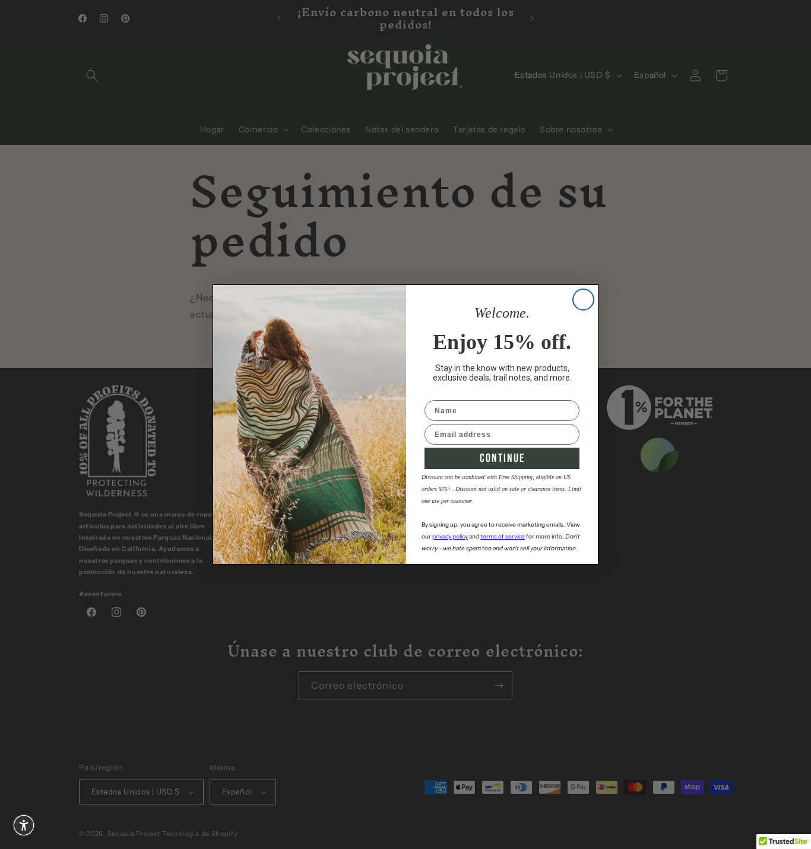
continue (502, 458)
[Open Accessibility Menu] (24, 825)
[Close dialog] (583, 299)
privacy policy (450, 536)
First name (445, 392)
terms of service (502, 536)
